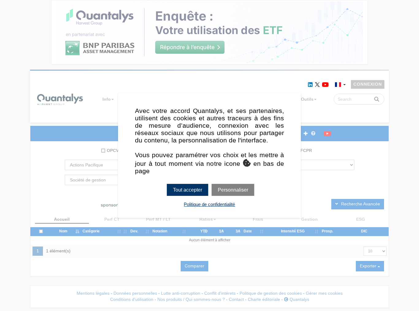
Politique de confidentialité (209, 204)
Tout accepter (187, 189)
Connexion (367, 84)
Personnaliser (233, 189)
